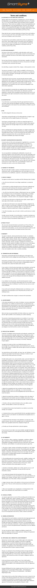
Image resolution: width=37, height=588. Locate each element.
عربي (33, 10)
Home (4, 10)
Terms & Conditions (17, 10)
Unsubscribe (28, 10)
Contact (23, 10)
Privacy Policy (9, 10)
